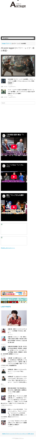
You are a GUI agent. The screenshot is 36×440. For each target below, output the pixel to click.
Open (18, 0)
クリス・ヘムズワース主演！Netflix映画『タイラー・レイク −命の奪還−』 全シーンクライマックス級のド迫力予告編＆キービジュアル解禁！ (21, 91)
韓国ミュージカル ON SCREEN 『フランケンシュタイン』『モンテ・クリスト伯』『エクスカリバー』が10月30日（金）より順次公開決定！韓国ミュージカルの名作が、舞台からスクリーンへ (14, 413)
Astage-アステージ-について (9, 433)
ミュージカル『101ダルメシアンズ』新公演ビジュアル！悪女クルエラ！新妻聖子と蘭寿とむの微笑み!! (17, 422)
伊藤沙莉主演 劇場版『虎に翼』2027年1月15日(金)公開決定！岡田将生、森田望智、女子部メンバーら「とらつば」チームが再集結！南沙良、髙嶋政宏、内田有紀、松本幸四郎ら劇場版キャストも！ (14, 350)
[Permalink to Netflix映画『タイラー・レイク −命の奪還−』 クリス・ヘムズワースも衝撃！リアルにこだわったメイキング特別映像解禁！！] (3, 81)
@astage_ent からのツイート (8, 248)
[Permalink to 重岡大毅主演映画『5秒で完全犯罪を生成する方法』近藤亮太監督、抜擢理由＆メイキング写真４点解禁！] (3, 389)
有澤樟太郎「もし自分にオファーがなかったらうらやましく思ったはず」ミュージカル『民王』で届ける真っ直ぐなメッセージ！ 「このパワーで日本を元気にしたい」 (14, 380)
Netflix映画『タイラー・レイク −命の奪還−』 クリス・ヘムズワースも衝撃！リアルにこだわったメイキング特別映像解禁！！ (21, 81)
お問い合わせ (31, 433)
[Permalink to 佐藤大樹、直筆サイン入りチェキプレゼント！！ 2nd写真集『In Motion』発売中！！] (14, 318)
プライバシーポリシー (21, 433)
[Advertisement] (18, 22)
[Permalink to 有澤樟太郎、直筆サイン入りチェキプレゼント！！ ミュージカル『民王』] (3, 371)
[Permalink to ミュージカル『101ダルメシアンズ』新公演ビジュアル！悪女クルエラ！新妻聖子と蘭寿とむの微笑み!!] (3, 422)
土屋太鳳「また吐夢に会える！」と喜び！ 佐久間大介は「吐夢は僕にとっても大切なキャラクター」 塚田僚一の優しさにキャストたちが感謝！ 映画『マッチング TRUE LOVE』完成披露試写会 (14, 361)
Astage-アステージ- (6, 43)
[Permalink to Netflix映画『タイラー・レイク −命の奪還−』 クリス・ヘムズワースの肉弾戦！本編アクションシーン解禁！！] (18, 66)
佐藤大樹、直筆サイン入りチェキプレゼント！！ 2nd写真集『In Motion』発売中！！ (17, 330)
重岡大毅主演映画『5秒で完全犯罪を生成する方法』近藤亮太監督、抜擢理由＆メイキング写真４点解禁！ (17, 390)
